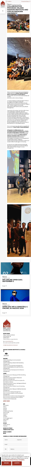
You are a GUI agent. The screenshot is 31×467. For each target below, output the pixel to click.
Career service (6, 424)
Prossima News (25, 1)
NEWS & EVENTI (7, 431)
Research (5, 413)
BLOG (4, 433)
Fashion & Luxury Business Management (12, 365)
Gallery (4, 415)
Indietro (9, 1)
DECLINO (6, 463)
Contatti (5, 416)
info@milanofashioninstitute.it (10, 345)
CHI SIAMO (6, 405)
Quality (5, 420)
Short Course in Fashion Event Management (13, 396)
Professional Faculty (8, 411)
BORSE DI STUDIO (7, 428)
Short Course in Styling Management (12, 391)
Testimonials (6, 412)
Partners (5, 426)
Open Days (5, 419)
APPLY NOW (6, 401)
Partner (5, 408)
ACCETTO (16, 463)
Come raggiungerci (7, 418)
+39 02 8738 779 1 (9, 341)
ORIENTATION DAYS (8, 429)
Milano (4, 406)
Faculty (5, 409)
